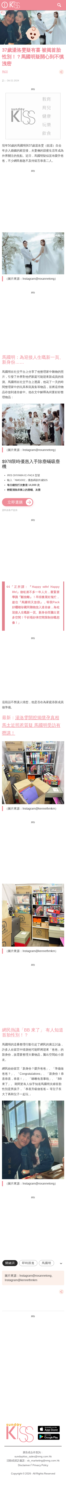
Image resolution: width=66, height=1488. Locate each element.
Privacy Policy (40, 1465)
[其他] (61, 73)
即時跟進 (28, 1263)
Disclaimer (24, 1465)
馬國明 (46, 1263)
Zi (3, 80)
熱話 (5, 71)
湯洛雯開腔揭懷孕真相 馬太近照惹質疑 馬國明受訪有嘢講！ (31, 725)
